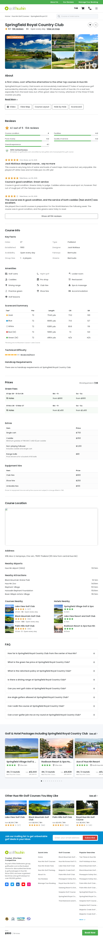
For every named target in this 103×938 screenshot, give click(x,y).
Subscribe (90, 837)
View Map (25, 106)
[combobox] (77, 16)
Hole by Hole (60, 106)
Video (13, 106)
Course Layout (42, 106)
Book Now (90, 932)
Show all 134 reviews (51, 216)
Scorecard (76, 106)
